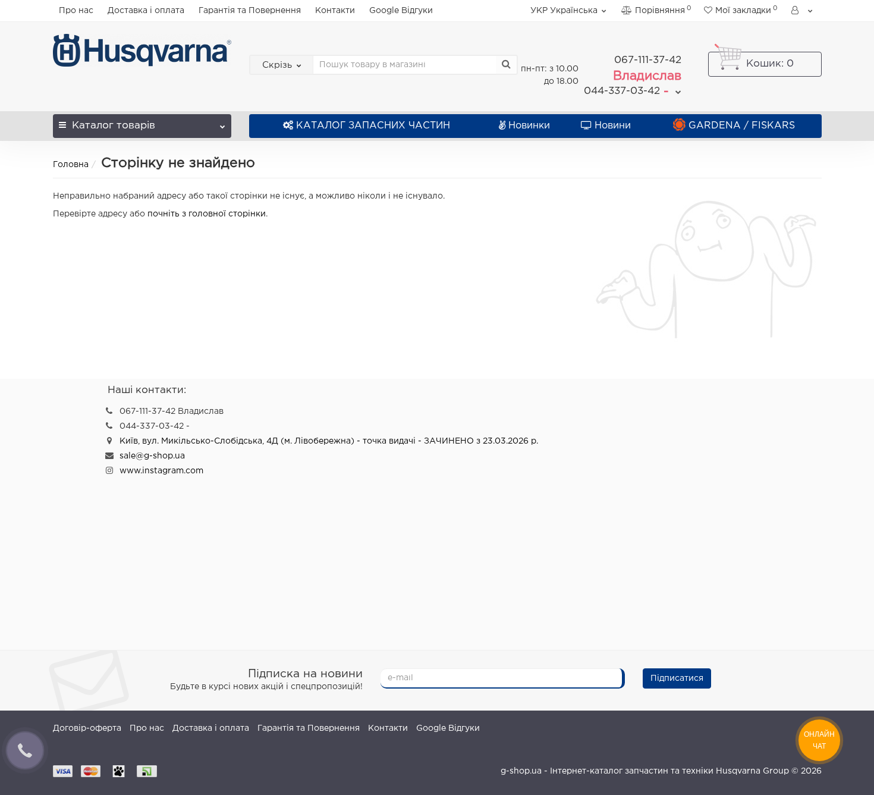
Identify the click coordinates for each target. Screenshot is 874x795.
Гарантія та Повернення (250, 10)
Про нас (76, 10)
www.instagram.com (161, 471)
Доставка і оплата (146, 10)
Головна (71, 164)
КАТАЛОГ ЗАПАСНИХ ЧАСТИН (373, 125)
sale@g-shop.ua (152, 456)
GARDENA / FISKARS (741, 125)
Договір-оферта (87, 728)
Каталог (113, 125)
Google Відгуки (401, 10)
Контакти (335, 10)
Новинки (529, 125)
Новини (613, 125)
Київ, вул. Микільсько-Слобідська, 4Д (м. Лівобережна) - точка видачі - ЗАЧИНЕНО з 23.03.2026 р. (329, 441)
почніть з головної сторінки (206, 214)
